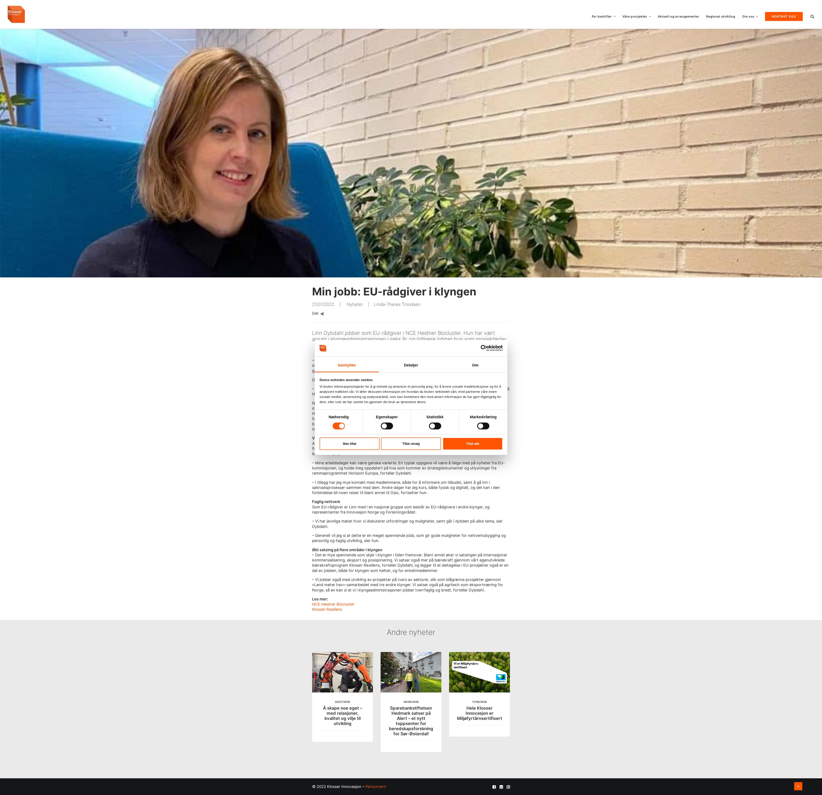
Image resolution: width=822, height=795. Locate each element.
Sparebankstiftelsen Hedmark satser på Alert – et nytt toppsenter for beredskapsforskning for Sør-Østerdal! (411, 721)
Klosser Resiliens (327, 609)
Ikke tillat (349, 443)
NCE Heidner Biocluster (333, 604)
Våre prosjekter (634, 16)
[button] (812, 16)
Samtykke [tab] (347, 365)
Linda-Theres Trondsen (397, 304)
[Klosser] (16, 14)
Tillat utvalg (411, 443)
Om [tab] (475, 365)
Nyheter (355, 304)
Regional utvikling (720, 16)
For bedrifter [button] (602, 16)
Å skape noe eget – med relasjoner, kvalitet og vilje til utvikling (342, 716)
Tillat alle (472, 443)
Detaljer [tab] (411, 365)
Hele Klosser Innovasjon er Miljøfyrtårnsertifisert (479, 713)
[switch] (387, 426)
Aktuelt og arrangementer (678, 16)
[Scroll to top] (798, 786)
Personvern (375, 786)
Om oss (748, 16)
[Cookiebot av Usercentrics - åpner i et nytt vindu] (484, 348)
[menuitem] (604, 16)
